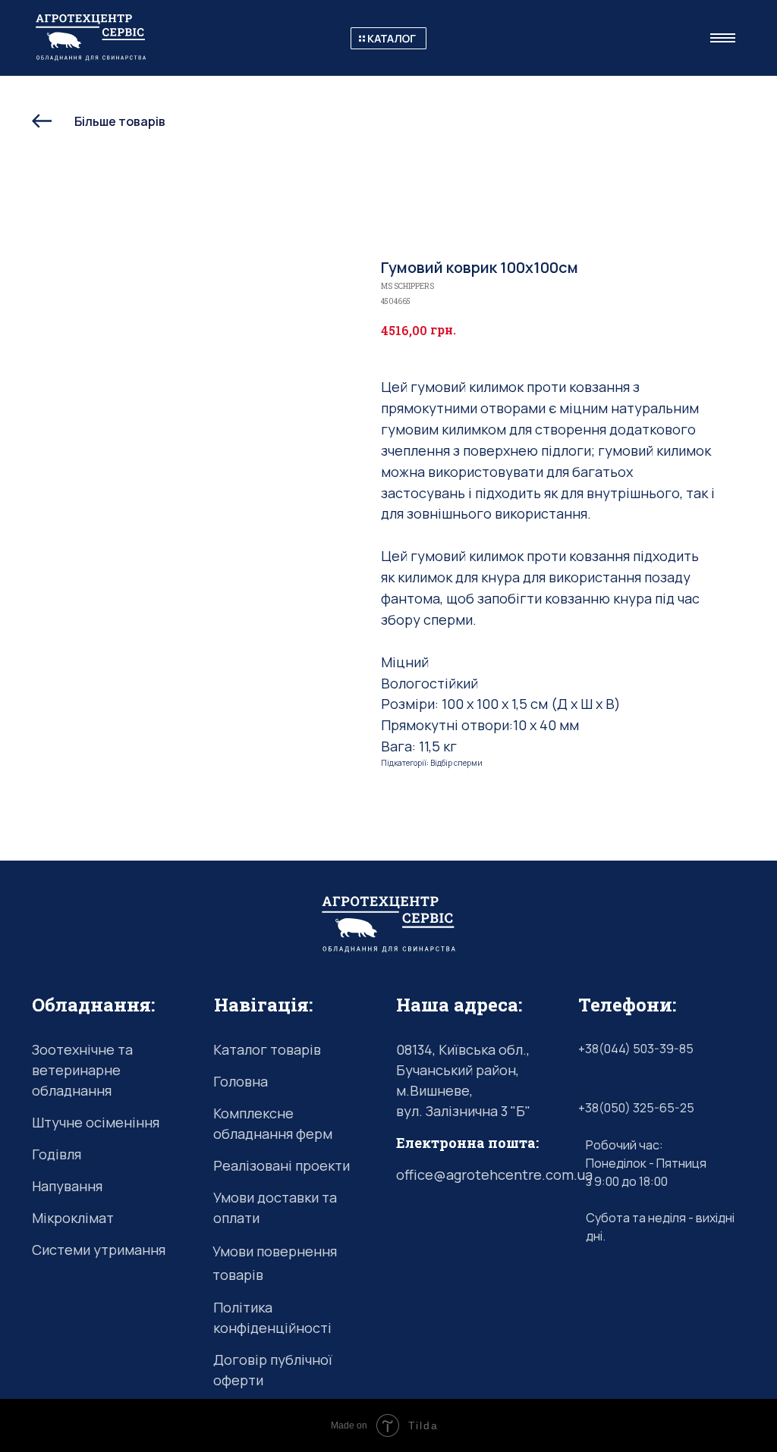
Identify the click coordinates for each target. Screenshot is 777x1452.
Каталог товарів (267, 1049)
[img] (388, 38)
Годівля (56, 1154)
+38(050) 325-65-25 (636, 1107)
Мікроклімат (73, 1218)
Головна (240, 1081)
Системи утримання (98, 1249)
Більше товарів (119, 121)
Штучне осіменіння (95, 1122)
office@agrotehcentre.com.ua (494, 1174)
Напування (67, 1186)
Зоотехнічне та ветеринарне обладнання (82, 1069)
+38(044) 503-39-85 (636, 1048)
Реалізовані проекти (281, 1165)
